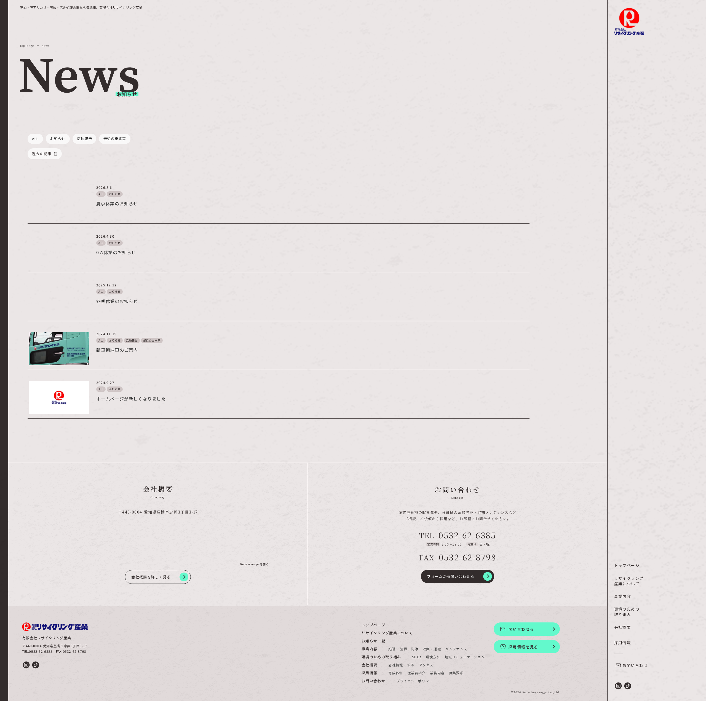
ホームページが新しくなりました (131, 398)
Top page (27, 46)
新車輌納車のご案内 (117, 350)
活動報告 (132, 340)
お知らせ (115, 194)
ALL (100, 194)
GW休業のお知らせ (116, 252)
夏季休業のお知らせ (117, 203)
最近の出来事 (152, 340)
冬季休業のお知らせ (117, 301)
